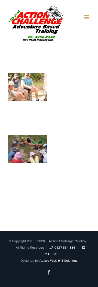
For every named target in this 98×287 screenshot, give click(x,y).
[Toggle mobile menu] (87, 17)
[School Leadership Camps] (27, 139)
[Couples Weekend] (27, 78)
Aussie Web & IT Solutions (58, 261)
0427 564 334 (64, 247)
